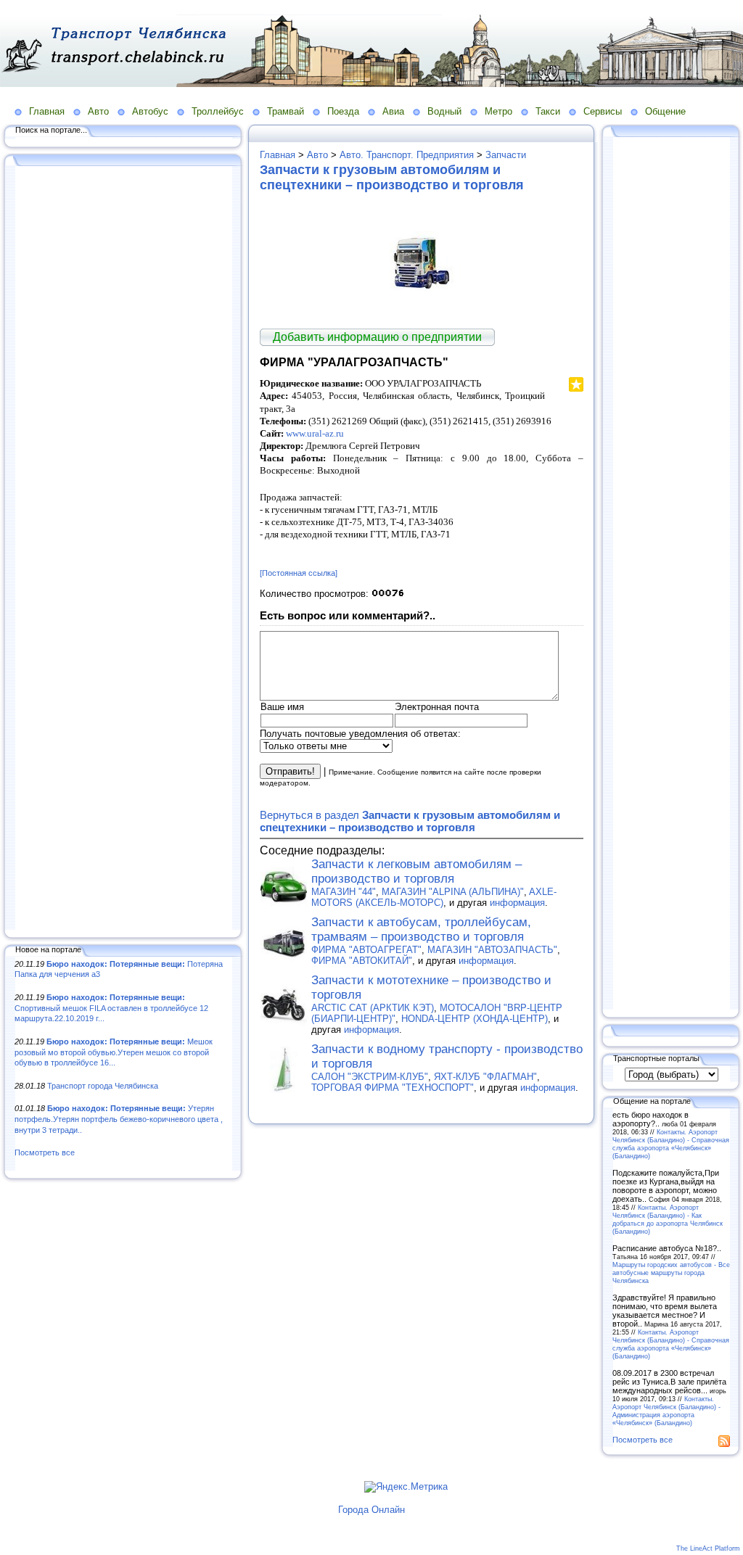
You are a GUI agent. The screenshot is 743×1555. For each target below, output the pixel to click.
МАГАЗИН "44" (343, 891)
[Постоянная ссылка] (298, 573)
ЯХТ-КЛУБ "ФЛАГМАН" (485, 1076)
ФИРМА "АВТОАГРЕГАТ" (366, 949)
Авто (98, 111)
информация (517, 902)
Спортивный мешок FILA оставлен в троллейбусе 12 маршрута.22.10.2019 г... (111, 1008)
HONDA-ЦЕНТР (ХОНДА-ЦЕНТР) (474, 1018)
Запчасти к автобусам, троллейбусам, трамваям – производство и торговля (421, 929)
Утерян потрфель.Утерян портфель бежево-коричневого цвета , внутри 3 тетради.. (119, 1119)
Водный (444, 111)
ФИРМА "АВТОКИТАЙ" (361, 960)
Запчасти (505, 154)
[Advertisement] (123, 549)
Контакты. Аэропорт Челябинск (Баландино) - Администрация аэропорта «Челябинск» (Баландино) (666, 1411)
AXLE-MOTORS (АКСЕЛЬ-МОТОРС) (434, 897)
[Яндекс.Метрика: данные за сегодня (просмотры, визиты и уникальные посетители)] (406, 1487)
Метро (498, 111)
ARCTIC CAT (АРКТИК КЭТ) (372, 1007)
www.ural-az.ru (315, 433)
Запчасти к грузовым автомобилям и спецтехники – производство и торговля (392, 177)
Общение (665, 111)
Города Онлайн (371, 1509)
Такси (547, 111)
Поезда (343, 111)
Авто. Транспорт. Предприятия (407, 154)
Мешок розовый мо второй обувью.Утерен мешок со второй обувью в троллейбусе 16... (114, 1052)
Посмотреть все (45, 1152)
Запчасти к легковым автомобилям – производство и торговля (416, 871)
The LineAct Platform (708, 1548)
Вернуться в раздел (410, 821)
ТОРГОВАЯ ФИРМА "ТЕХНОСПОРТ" (392, 1087)
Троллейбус (218, 111)
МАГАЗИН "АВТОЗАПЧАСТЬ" (492, 949)
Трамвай (285, 111)
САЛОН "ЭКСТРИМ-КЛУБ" (369, 1076)
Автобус (150, 111)
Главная (47, 111)
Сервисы (602, 111)
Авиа (393, 111)
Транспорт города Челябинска (102, 1085)
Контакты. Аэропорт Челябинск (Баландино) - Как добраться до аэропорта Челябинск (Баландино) (667, 1219)
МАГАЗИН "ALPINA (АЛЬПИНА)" (453, 891)
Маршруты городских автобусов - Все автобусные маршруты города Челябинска (671, 1272)
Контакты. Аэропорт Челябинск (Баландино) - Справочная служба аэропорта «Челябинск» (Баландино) (670, 1144)
